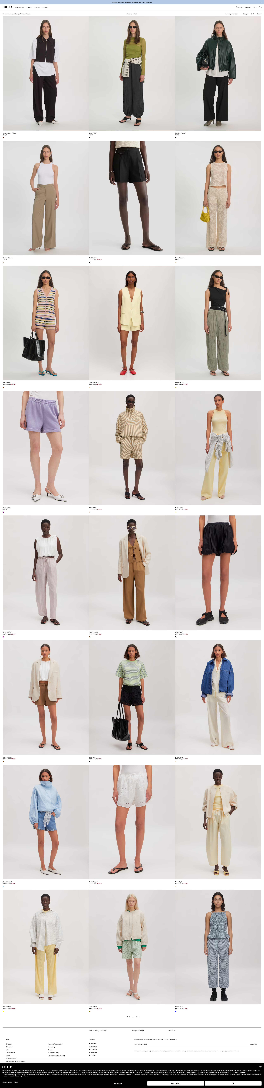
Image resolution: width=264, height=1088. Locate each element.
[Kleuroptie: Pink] (3, 636)
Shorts (135, 14)
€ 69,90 (91, 134)
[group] (196, 1045)
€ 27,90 (186, 384)
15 (137, 1017)
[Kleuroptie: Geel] (3, 1011)
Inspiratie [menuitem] (37, 7)
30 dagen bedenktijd (138, 1030)
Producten (10, 14)
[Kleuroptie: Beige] (175, 262)
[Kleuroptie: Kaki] (175, 387)
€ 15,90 (99, 509)
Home (4, 14)
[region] (46, 73)
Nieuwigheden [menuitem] (19, 7)
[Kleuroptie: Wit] (89, 886)
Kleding (17, 14)
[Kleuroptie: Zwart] (89, 137)
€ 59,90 (5, 134)
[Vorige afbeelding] (5, 72)
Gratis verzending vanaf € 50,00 (98, 1030)
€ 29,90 (186, 509)
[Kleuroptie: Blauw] (175, 1011)
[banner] (132, 2)
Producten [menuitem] (29, 7)
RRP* (95, 259)
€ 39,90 (99, 384)
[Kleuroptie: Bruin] (3, 387)
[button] (231, 14)
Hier (226, 1051)
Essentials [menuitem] (45, 7)
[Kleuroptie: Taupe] (3, 262)
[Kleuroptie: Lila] (3, 512)
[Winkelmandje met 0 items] (259, 7)
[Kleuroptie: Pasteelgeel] (175, 512)
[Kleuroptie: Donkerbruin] (3, 137)
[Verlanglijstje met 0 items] (254, 7)
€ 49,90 (5, 509)
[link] (7, 1040)
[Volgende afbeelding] (86, 72)
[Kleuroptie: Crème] (175, 761)
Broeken (129, 14)
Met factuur (172, 1030)
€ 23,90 (13, 883)
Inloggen (247, 7)
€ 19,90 (13, 1008)
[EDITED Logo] (7, 7)
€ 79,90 (177, 134)
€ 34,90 (99, 259)
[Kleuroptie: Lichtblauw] (3, 886)
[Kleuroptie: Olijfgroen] (89, 1011)
